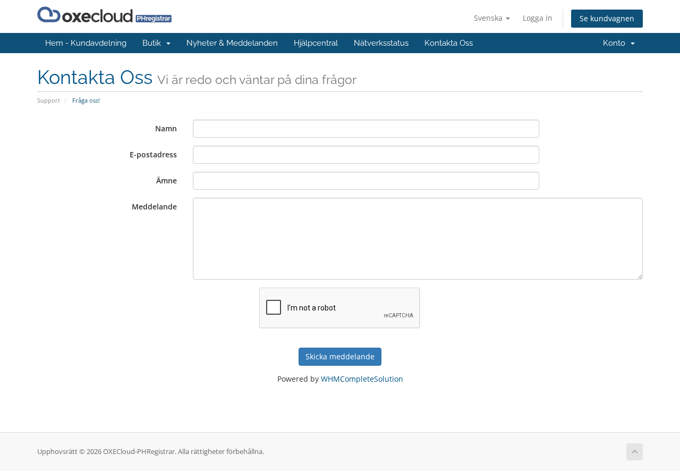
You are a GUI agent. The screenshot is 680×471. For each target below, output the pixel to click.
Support (48, 100)
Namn (166, 128)
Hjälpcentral (316, 43)
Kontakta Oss (448, 43)
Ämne (166, 180)
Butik (153, 43)
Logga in (537, 18)
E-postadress (153, 154)
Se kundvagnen (607, 18)
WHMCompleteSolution (362, 379)
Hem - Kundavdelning (85, 43)
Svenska (489, 18)
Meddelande (154, 206)
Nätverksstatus (381, 43)
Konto (616, 43)
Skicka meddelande (340, 356)
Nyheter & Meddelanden (232, 43)
